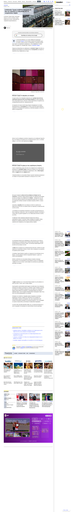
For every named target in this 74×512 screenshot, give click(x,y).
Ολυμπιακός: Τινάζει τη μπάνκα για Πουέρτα (38, 376)
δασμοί (22, 41)
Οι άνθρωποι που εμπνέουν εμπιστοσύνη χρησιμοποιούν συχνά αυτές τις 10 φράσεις (28, 377)
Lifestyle (34, 1)
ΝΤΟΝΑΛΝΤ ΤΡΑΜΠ (22, 353)
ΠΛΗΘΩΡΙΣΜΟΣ (32, 353)
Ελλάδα (19, 1)
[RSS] (44, 1)
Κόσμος (23, 1)
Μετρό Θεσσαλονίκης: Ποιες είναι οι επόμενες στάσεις (8, 383)
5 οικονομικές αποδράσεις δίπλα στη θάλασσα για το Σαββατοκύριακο (18, 371)
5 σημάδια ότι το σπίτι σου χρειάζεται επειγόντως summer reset (48, 376)
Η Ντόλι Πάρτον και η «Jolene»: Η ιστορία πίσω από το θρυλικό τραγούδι (27, 371)
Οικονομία (15, 1)
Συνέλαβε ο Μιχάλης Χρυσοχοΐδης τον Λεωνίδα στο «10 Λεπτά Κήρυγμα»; (28, 340)
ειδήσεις (22, 347)
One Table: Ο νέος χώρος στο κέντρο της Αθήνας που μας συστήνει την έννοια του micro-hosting (48, 371)
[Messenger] (53, 18)
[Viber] (53, 21)
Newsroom (6, 399)
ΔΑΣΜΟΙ (16, 353)
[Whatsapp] (53, 19)
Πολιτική (10, 1)
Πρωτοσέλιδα (28, 1)
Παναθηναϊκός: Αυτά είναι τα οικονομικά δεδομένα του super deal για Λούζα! (38, 370)
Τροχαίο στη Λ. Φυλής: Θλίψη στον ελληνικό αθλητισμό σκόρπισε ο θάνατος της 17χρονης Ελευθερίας (38, 384)
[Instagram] (48, 1)
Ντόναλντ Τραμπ (36, 45)
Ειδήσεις (5, 1)
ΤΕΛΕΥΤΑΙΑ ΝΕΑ (59, 8)
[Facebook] (46, 1)
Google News (29, 346)
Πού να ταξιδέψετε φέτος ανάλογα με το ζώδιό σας (18, 376)
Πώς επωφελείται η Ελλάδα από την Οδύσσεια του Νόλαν (7, 376)
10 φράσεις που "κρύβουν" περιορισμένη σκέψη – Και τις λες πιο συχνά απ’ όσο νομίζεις (28, 384)
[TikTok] (52, 1)
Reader (23, 346)
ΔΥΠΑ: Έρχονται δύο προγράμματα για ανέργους (7, 370)
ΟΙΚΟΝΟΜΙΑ (6, 5)
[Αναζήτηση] (69, 4)
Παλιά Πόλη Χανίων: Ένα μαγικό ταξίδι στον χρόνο (18, 383)
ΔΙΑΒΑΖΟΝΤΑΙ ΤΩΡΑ (16, 327)
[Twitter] (50, 1)
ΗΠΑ (27, 353)
